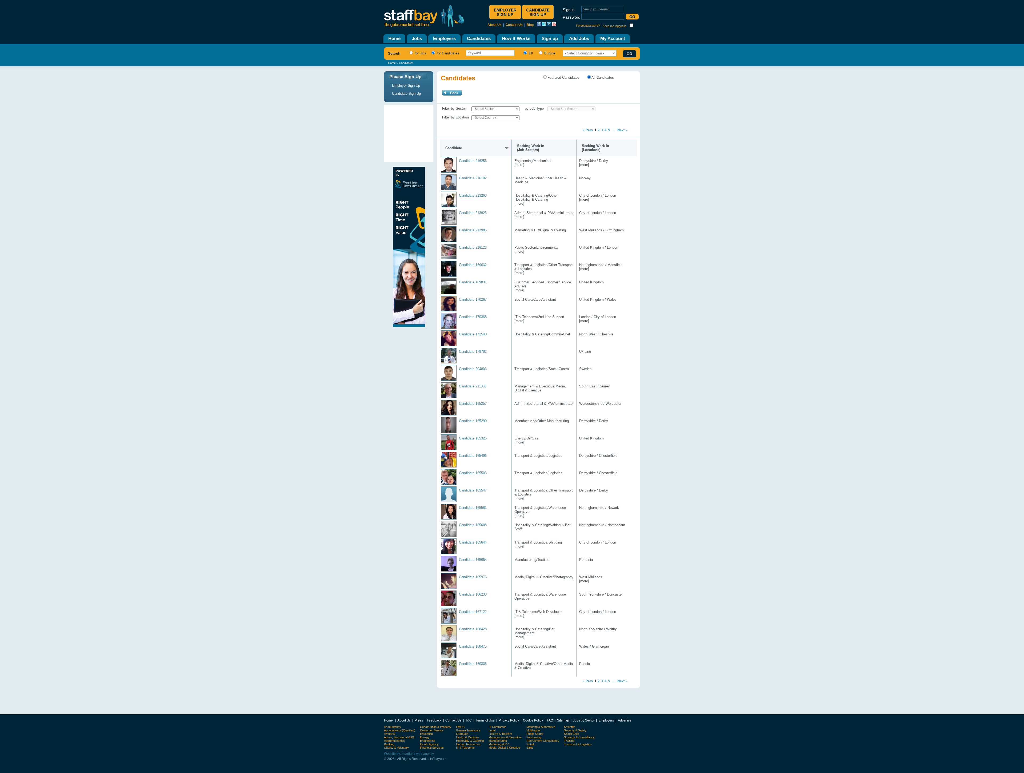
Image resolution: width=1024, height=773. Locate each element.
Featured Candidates (563, 78)
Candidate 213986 (473, 230)
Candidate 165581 (473, 508)
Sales (530, 747)
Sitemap (563, 720)
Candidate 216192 (473, 178)
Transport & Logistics (578, 744)
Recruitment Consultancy (542, 740)
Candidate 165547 (473, 490)
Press (419, 720)
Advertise (624, 720)
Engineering (427, 740)
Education (426, 733)
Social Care (571, 733)
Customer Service (431, 730)
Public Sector (534, 733)
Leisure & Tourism (500, 733)
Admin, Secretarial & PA (399, 737)
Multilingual (533, 730)
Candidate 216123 (473, 247)
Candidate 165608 (473, 525)
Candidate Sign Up (406, 94)
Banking (389, 744)
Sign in (568, 9)
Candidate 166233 (473, 594)
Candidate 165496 (473, 456)
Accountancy (392, 726)
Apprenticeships (394, 740)
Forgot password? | (588, 25)
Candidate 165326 (473, 438)
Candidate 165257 (473, 404)
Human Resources (468, 744)
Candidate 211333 (472, 386)
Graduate (462, 733)
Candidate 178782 (473, 352)
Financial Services (432, 747)
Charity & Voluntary (396, 747)
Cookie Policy (533, 720)
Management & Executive (505, 737)
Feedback (434, 720)
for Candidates (447, 53)
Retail (530, 744)
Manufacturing (498, 740)
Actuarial (389, 733)
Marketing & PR (499, 744)
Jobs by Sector (583, 720)
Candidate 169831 (473, 282)
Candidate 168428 (473, 629)
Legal (492, 730)
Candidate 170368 (473, 317)
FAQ (550, 720)
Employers (606, 720)
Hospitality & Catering (470, 740)
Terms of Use (485, 720)
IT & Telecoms (465, 747)
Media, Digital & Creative (504, 747)
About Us (494, 25)
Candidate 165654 (473, 560)
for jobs (420, 53)
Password (571, 17)
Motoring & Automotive (540, 726)
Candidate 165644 (473, 542)
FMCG (460, 726)
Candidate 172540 (473, 334)
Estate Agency (429, 744)
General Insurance (468, 730)
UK (531, 53)
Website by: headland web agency (409, 754)
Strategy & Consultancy (579, 737)
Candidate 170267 (473, 300)
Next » (622, 130)
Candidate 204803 (473, 369)
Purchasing (533, 737)
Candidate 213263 (473, 195)
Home (392, 63)
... (614, 130)
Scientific (569, 726)
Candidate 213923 (473, 213)
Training (569, 740)
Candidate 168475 (473, 646)
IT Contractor (497, 726)
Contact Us (514, 25)
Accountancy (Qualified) (399, 730)
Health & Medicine (467, 737)
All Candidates (602, 78)
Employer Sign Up (406, 86)
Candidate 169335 (473, 664)
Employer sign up (505, 12)
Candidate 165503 (473, 473)
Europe (549, 53)
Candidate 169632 (473, 265)
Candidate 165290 (473, 421)
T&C (468, 720)
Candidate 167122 (473, 612)
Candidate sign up (538, 12)
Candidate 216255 (473, 161)
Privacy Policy (509, 720)
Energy (424, 737)
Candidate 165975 (473, 577)
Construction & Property (435, 726)
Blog (530, 25)
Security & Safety (575, 730)
